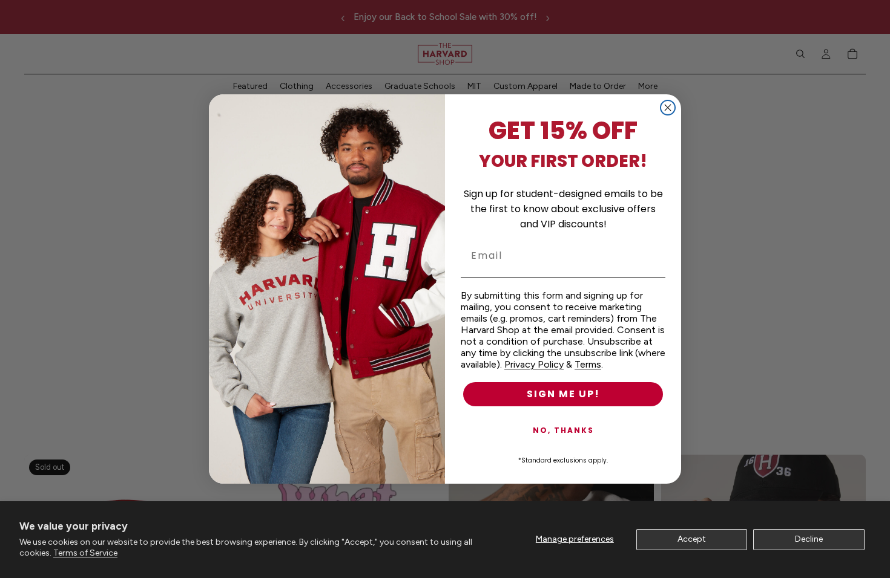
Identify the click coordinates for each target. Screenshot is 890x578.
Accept (691, 539)
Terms (588, 364)
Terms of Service (85, 553)
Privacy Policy (534, 364)
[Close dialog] (668, 107)
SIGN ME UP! (563, 394)
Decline (809, 539)
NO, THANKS (563, 430)
